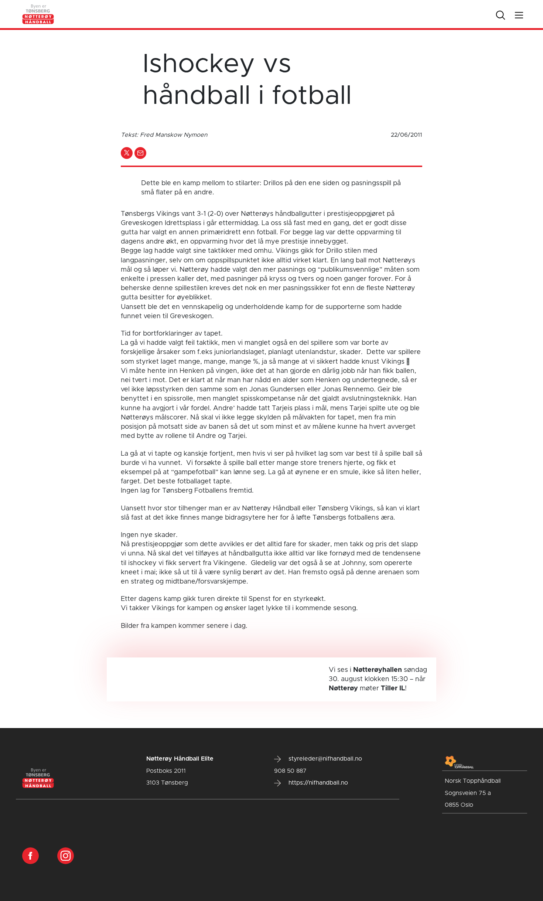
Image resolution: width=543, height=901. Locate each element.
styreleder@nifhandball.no (324, 759)
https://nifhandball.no (317, 783)
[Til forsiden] (38, 14)
